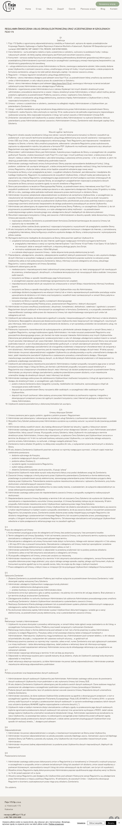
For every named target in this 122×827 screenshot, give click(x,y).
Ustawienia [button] (81, 823)
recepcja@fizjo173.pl (15, 814)
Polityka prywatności (56, 824)
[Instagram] (111, 818)
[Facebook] (117, 818)
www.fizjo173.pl (61, 77)
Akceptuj (111, 823)
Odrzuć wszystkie (95, 823)
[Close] (119, 823)
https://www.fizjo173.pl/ (62, 83)
